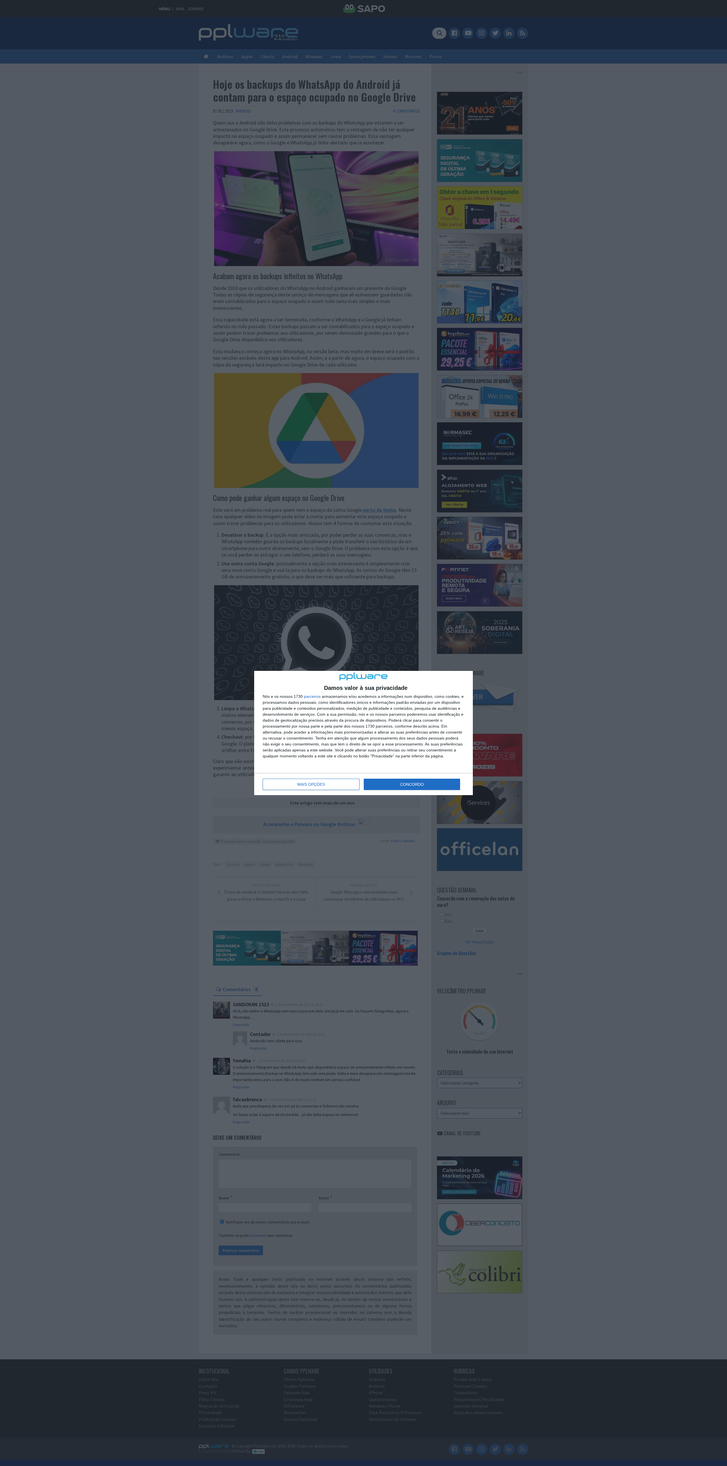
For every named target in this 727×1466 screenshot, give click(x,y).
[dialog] (363, 733)
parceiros (312, 696)
